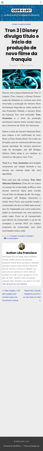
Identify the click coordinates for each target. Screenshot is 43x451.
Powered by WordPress (12, 446)
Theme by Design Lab (31, 446)
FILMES (14, 24)
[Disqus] (21, 338)
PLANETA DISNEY (24, 24)
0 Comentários (12, 238)
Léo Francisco (29, 65)
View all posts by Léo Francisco (14, 284)
